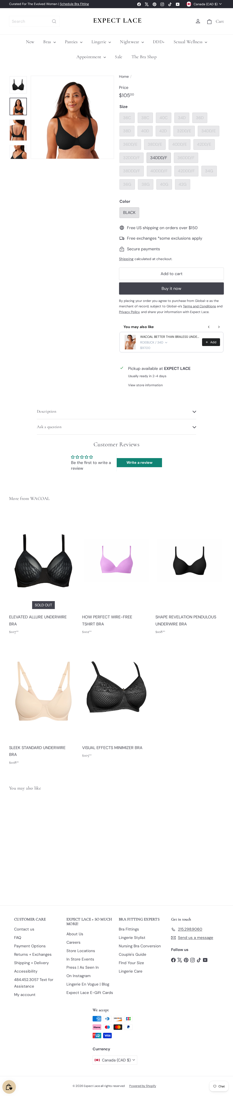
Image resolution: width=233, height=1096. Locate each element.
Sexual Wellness (189, 42)
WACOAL (40, 498)
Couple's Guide (132, 954)
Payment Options (30, 945)
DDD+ (159, 42)
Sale (118, 57)
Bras (47, 42)
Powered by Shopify (142, 1086)
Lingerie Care (130, 971)
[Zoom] (72, 117)
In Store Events (80, 959)
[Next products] (219, 327)
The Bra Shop (144, 57)
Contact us (24, 929)
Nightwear (130, 42)
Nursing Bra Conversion (140, 945)
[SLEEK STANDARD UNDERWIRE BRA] (43, 705)
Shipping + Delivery (31, 962)
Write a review (139, 462)
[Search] (54, 21)
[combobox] (34, 21)
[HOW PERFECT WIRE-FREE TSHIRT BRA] (116, 574)
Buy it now (171, 288)
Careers (73, 942)
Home (124, 76)
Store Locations (80, 950)
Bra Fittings (129, 929)
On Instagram (78, 975)
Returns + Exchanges (33, 954)
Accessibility (25, 971)
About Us (74, 933)
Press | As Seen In (82, 967)
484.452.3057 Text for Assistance (33, 983)
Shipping (126, 259)
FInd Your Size (131, 962)
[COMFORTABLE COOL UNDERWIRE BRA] (25, 845)
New (30, 42)
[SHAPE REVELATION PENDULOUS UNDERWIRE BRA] (189, 574)
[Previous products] (209, 327)
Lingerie (99, 42)
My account (24, 994)
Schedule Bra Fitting (74, 4)
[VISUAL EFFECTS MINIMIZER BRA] (116, 701)
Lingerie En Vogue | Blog (87, 984)
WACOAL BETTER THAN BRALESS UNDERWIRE (169, 337)
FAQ (17, 937)
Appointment (89, 57)
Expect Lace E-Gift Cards (89, 992)
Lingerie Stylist (132, 937)
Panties (72, 42)
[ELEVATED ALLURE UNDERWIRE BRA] (43, 574)
